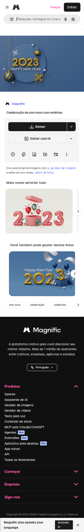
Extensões (15, 438)
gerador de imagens (63, 168)
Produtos (12, 386)
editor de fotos (44, 172)
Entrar (72, 7)
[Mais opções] (66, 154)
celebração (37, 305)
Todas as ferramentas (19, 460)
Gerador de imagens (18, 405)
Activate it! (63, 525)
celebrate (60, 305)
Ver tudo (39, 183)
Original (28, 38)
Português (42, 367)
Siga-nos (12, 497)
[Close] (77, 525)
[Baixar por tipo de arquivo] (71, 126)
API (6, 454)
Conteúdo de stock (18, 421)
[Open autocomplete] (10, 19)
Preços (55, 7)
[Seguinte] (78, 211)
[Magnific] (42, 331)
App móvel (12, 449)
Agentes (14, 432)
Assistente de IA (16, 400)
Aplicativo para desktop (25, 443)
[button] (42, 367)
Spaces (9, 394)
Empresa (11, 484)
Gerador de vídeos (17, 410)
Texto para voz (15, 416)
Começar (12, 471)
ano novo (15, 305)
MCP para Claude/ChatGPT (24, 427)
